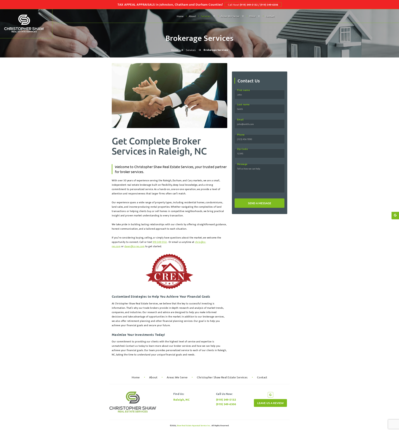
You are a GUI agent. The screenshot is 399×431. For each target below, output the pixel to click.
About (192, 16)
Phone (241, 134)
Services (206, 16)
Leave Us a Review (270, 403)
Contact (270, 16)
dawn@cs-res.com (134, 246)
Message (242, 164)
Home (180, 16)
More (252, 16)
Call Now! (253, 4)
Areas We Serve (230, 16)
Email (240, 119)
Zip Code (242, 148)
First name (243, 90)
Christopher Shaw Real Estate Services (222, 377)
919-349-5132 (160, 242)
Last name (243, 104)
